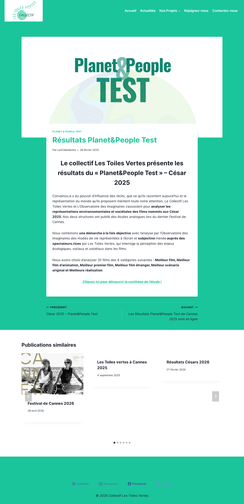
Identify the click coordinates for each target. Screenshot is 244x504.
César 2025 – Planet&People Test (72, 311)
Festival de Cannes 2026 (51, 403)
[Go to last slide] (28, 396)
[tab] (114, 443)
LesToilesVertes (66, 149)
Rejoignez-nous (196, 11)
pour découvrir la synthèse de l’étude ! (131, 282)
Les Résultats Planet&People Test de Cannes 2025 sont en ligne (163, 313)
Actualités (148, 11)
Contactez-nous (225, 11)
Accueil (130, 11)
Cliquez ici (91, 282)
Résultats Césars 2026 (188, 362)
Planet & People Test (67, 131)
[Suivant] (215, 396)
